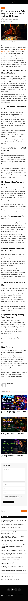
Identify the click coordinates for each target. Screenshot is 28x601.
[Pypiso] (14, 2)
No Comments (5, 21)
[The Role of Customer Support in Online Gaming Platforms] (14, 446)
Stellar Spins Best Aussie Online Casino (10, 579)
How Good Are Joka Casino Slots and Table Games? (12, 524)
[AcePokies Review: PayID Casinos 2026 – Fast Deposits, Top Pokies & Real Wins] (14, 402)
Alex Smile (7, 19)
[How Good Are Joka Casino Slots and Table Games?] (14, 424)
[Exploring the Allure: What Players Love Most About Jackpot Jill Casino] (14, 32)
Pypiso (2, 595)
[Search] (26, 2)
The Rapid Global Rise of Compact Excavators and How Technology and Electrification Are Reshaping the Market (13, 546)
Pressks (11, 595)
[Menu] (2, 2)
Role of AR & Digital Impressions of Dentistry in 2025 (13, 550)
